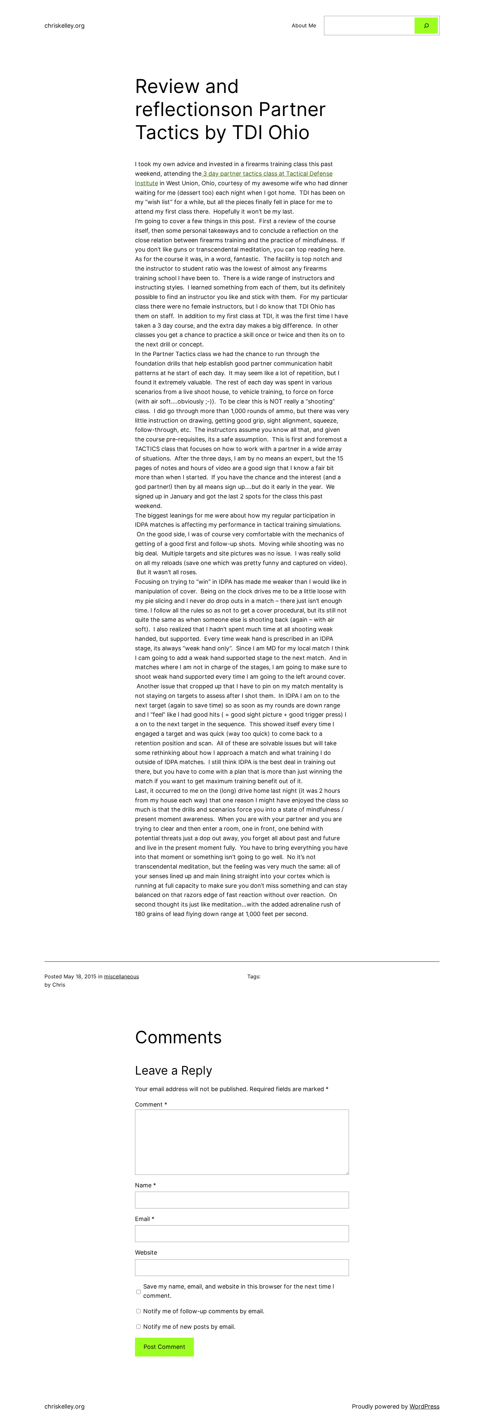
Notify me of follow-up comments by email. (203, 1311)
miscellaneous (121, 976)
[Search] (426, 25)
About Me (304, 25)
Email (144, 1218)
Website (146, 1252)
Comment (151, 1104)
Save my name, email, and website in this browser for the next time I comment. (238, 1291)
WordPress (425, 1406)
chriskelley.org (64, 25)
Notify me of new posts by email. (189, 1326)
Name (145, 1185)
